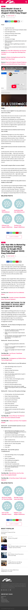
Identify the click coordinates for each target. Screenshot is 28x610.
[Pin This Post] (15, 21)
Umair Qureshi (11, 15)
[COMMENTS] (21, 21)
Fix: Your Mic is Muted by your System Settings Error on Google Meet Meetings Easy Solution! (13, 52)
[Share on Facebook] (6, 21)
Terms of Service (5, 601)
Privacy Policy (4, 600)
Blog (2, 597)
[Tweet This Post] (9, 21)
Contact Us (4, 599)
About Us (3, 596)
